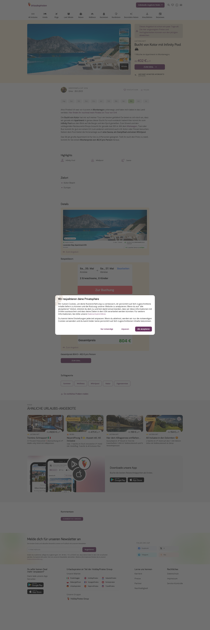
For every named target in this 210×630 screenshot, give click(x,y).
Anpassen (125, 329)
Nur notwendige (107, 329)
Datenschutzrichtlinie (97, 314)
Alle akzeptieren (143, 329)
